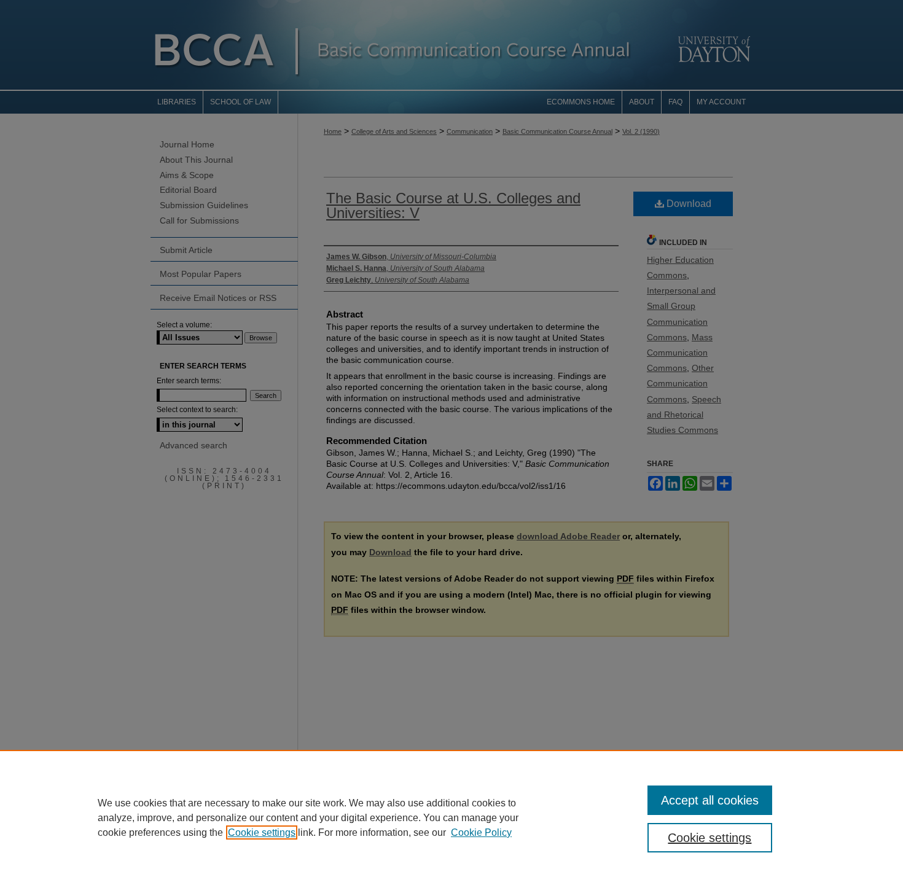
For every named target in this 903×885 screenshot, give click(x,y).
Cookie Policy (481, 832)
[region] (451, 817)
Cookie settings (261, 832)
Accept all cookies (710, 800)
